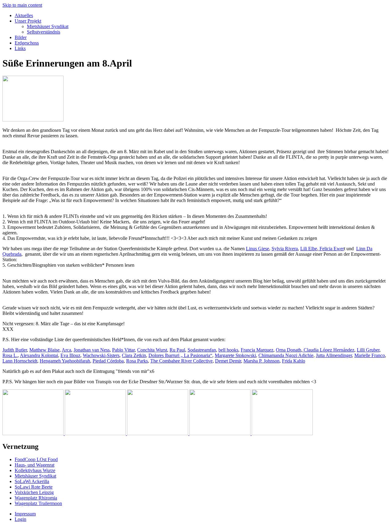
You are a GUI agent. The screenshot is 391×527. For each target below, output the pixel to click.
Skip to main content (22, 5)
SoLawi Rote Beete (34, 486)
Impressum (25, 513)
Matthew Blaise (44, 349)
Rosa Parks (137, 360)
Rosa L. (10, 355)
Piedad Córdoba (108, 360)
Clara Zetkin (134, 355)
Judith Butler (14, 349)
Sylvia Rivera (285, 248)
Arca (66, 349)
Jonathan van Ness (92, 349)
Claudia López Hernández (328, 349)
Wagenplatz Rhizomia (36, 497)
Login (20, 519)
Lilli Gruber (368, 349)
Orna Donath (288, 349)
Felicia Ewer (331, 248)
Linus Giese (257, 248)
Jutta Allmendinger (334, 355)
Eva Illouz (70, 355)
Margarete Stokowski (235, 355)
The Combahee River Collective (181, 360)
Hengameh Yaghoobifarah (65, 360)
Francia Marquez (257, 349)
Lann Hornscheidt (19, 360)
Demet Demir (228, 360)
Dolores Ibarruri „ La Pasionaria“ (180, 355)
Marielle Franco (369, 355)
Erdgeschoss (27, 42)
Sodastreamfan (202, 349)
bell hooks (228, 349)
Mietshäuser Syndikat (47, 26)
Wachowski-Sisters (101, 355)
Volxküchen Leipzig (34, 492)
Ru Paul (177, 349)
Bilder (21, 37)
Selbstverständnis (43, 31)
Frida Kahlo (293, 360)
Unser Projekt (28, 20)
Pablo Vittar (123, 349)
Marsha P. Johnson (261, 360)
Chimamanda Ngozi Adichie (285, 355)
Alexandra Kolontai (39, 355)
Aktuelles (24, 15)
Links (20, 48)
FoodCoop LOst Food (36, 459)
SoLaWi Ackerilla (32, 481)
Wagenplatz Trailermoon (38, 503)
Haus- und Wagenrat (34, 464)
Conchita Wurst (152, 349)
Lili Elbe (308, 248)
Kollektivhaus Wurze (35, 470)
